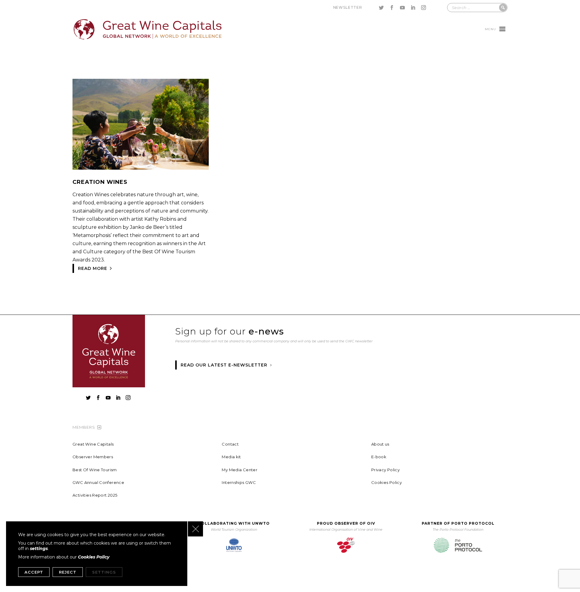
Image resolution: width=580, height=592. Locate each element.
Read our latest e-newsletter (224, 365)
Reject (67, 572)
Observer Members (92, 456)
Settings (104, 572)
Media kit (231, 456)
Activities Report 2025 (95, 495)
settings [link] (39, 548)
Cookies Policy (386, 482)
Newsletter (347, 7)
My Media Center (239, 469)
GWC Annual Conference (98, 482)
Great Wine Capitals (93, 444)
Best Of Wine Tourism (94, 469)
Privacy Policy (385, 469)
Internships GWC (239, 482)
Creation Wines (99, 182)
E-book (378, 456)
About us (380, 444)
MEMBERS (83, 427)
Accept (33, 572)
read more (92, 268)
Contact (230, 444)
